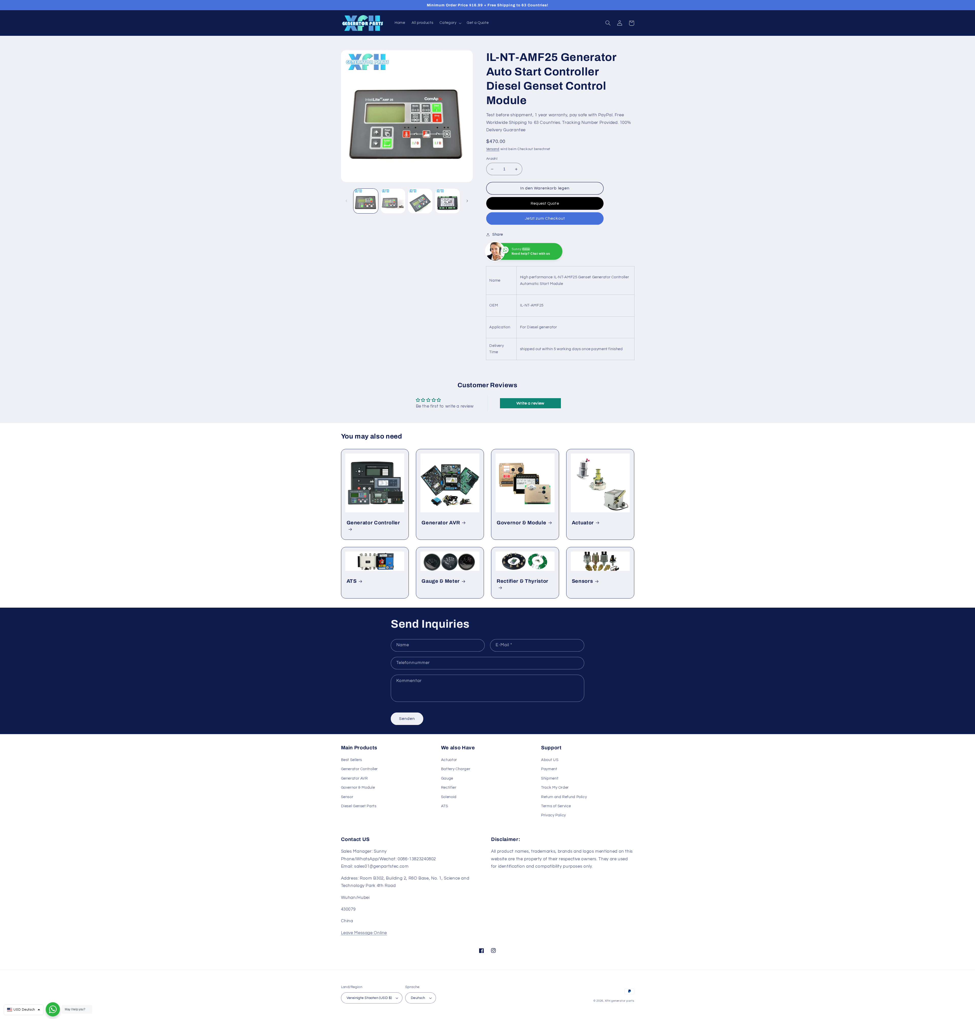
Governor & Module (521, 522)
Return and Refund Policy (564, 797)
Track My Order (555, 787)
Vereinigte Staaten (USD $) (369, 998)
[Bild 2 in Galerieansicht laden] (393, 201)
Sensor (347, 797)
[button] (450, 23)
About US (549, 760)
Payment (549, 769)
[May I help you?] (53, 1009)
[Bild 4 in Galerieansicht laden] (447, 201)
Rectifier (449, 787)
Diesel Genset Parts (359, 806)
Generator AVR (440, 522)
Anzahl (492, 158)
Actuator (583, 522)
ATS (352, 581)
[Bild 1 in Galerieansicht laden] (365, 201)
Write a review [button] (530, 403)
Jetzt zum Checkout (545, 218)
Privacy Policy (553, 815)
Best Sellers (351, 760)
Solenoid (449, 797)
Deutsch (418, 998)
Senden (407, 719)
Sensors (582, 581)
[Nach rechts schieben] (467, 201)
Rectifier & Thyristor (522, 581)
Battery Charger (455, 769)
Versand (492, 149)
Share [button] (497, 234)
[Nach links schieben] (346, 201)
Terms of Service (556, 806)
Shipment (549, 778)
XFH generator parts (619, 1000)
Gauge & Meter (440, 581)
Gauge (447, 778)
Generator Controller (373, 522)
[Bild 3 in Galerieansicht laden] (420, 201)
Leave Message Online (364, 933)
